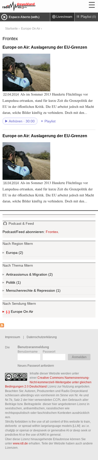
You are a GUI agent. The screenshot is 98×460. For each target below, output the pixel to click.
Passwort (49, 351)
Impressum (12, 337)
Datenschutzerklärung (42, 337)
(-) (8, 312)
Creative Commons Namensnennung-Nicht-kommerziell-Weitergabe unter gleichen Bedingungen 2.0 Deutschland (48, 382)
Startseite (11, 28)
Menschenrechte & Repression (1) (46, 291)
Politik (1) (18, 283)
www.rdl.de (20, 443)
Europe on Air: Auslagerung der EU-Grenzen (45, 47)
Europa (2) (20, 254)
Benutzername (28, 351)
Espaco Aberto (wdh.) (24, 17)
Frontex (52, 232)
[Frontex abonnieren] (2, 326)
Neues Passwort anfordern (36, 365)
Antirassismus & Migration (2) (40, 275)
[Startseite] (32, 6)
